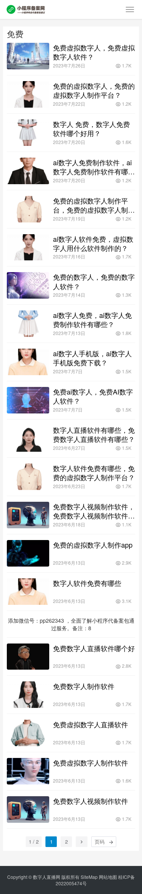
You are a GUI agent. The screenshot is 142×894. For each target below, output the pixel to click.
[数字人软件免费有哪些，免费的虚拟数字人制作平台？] (28, 476)
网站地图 (108, 877)
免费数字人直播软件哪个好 (94, 648)
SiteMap (89, 877)
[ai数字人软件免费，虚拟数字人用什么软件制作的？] (28, 247)
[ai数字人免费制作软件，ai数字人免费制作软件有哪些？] (28, 171)
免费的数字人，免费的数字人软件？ (94, 281)
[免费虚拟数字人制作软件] (28, 771)
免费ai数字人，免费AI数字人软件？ (93, 396)
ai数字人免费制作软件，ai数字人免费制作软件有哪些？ (92, 167)
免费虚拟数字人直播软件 (90, 724)
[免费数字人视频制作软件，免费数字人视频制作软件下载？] (28, 515)
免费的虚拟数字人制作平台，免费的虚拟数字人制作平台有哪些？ (94, 205)
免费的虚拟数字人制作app (93, 544)
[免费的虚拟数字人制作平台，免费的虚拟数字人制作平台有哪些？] (28, 209)
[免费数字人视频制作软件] (28, 809)
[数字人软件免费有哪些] (28, 591)
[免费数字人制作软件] (28, 694)
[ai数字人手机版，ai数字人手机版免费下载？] (28, 362)
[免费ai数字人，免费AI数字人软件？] (28, 400)
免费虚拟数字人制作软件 (90, 762)
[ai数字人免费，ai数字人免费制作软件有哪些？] (28, 323)
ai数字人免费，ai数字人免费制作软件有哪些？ (92, 319)
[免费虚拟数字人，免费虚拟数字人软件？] (28, 56)
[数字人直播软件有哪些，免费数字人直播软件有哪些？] (28, 438)
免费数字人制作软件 (83, 685)
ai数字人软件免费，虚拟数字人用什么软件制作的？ (93, 243)
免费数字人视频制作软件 (90, 800)
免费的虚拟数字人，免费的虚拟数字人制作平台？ (94, 90)
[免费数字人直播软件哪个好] (28, 656)
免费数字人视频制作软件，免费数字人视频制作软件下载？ (94, 511)
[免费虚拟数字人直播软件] (28, 733)
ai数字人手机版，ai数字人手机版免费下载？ (92, 358)
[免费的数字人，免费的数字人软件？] (28, 285)
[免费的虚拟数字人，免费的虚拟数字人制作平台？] (28, 94)
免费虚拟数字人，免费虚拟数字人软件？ (94, 52)
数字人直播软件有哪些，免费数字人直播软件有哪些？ (94, 434)
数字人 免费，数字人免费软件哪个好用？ (91, 128)
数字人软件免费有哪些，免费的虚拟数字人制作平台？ (94, 472)
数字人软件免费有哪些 (87, 582)
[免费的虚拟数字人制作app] (28, 553)
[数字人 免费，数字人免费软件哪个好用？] (28, 132)
